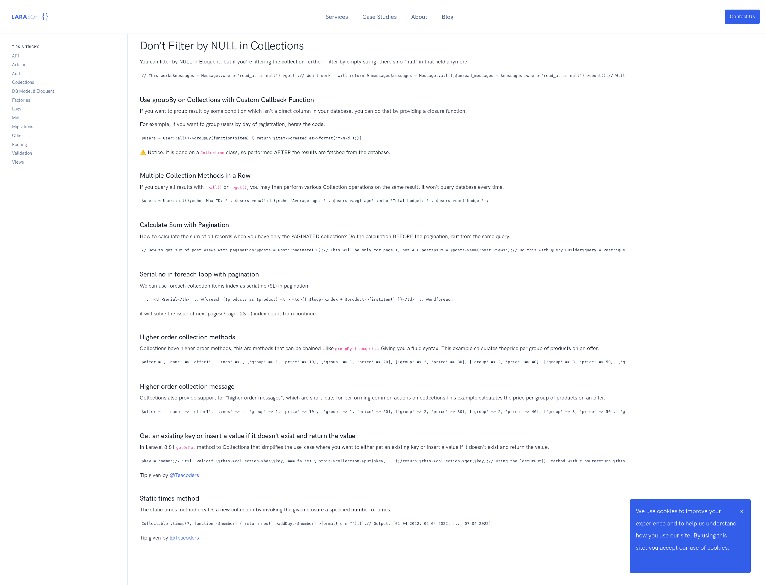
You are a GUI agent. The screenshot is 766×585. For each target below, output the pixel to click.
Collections (23, 82)
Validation (22, 153)
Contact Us (742, 16)
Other (17, 135)
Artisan (19, 64)
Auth (16, 73)
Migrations (22, 126)
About (419, 16)
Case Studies (379, 16)
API (15, 56)
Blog (447, 16)
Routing (19, 144)
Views (18, 162)
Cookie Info (651, 559)
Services (337, 16)
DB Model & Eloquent (33, 91)
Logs (16, 109)
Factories (21, 100)
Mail (16, 118)
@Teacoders (184, 475)
